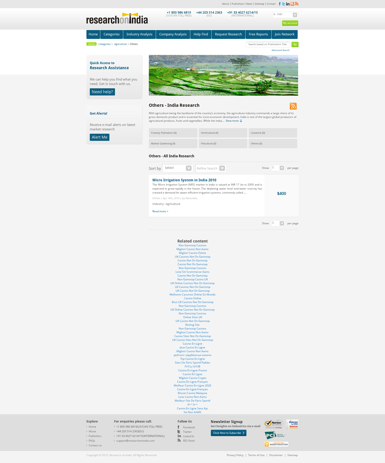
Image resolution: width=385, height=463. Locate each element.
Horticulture (208, 132)
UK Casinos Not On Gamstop (192, 257)
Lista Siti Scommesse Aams (192, 272)
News (249, 3)
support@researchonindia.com (135, 441)
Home (93, 34)
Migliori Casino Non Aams (192, 249)
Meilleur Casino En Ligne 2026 (192, 385)
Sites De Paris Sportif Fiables (192, 362)
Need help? (102, 91)
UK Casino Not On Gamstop (193, 291)
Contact (271, 3)
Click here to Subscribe (228, 433)
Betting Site (192, 325)
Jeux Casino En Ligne (192, 347)
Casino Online (192, 298)
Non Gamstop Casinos (192, 245)
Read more (159, 211)
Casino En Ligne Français (192, 382)
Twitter (187, 432)
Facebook (189, 427)
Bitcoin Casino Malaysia (192, 393)
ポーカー (192, 404)
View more (232, 121)
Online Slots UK (192, 317)
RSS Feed (189, 441)
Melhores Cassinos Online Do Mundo (192, 294)
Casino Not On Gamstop (192, 260)
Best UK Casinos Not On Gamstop (192, 302)
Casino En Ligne (192, 344)
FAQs (92, 441)
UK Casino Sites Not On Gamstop (192, 340)
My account (290, 23)
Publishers (238, 3)
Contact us (95, 445)
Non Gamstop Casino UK (192, 279)
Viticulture (207, 143)
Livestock (256, 132)
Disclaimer (276, 455)
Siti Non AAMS (192, 412)
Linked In (188, 436)
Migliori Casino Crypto (192, 378)
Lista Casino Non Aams (192, 397)
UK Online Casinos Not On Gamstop (192, 283)
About (225, 3)
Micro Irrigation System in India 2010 (184, 180)
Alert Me (99, 137)
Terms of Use (256, 455)
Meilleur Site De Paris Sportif (192, 400)
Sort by (155, 168)
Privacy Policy (235, 455)
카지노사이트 (192, 366)
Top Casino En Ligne (192, 359)
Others (255, 143)
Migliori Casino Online (192, 253)
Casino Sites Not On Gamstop (192, 336)
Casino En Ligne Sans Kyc (192, 408)
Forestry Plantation (162, 132)
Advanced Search (281, 50)
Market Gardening (161, 143)
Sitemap (259, 3)
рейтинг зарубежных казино (192, 355)
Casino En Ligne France (192, 370)
